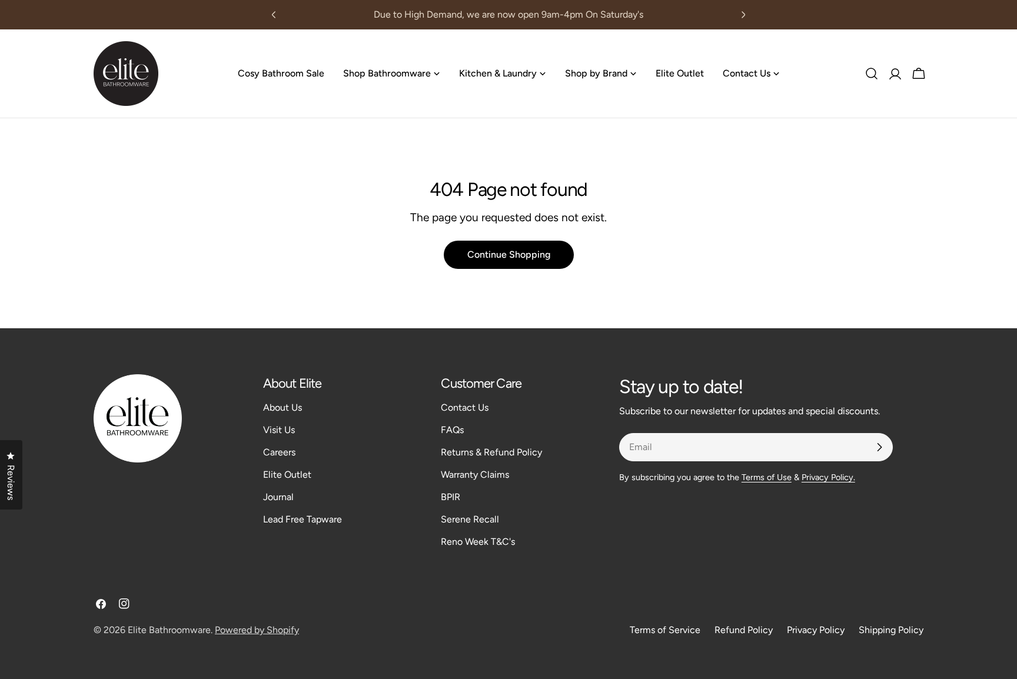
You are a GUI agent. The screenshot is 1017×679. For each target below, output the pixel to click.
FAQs (452, 429)
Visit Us (279, 429)
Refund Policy (743, 629)
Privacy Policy (816, 629)
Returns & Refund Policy (491, 452)
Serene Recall (470, 519)
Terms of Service (665, 629)
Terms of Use (767, 477)
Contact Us (464, 407)
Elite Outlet (287, 474)
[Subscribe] (879, 447)
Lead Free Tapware (302, 519)
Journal (278, 496)
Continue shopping (508, 254)
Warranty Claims (475, 474)
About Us (282, 407)
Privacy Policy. (828, 477)
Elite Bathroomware (169, 629)
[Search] (871, 73)
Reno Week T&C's (478, 541)
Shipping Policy (891, 629)
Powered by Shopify (257, 629)
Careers (279, 452)
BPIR (450, 496)
